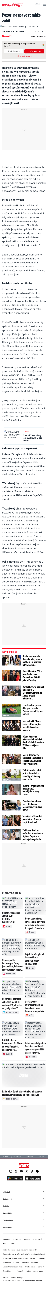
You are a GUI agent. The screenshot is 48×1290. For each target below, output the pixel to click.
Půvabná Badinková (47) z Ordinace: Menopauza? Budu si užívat (32, 805)
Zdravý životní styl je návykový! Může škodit (32, 438)
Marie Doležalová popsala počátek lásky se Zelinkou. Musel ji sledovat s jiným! (33, 759)
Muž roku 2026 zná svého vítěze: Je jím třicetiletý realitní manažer (32, 725)
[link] (10, 1172)
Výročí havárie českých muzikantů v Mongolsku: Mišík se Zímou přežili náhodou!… (33, 692)
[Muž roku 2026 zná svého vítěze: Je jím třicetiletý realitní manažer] (11, 725)
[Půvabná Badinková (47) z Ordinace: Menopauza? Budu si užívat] (11, 805)
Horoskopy (29, 1157)
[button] (44, 4)
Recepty (41, 1157)
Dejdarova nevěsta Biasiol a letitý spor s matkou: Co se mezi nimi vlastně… (32, 660)
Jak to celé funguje (24, 56)
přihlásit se (38, 4)
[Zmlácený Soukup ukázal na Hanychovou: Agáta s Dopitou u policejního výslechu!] (11, 834)
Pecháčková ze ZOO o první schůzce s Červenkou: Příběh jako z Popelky (32, 676)
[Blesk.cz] (24, 1165)
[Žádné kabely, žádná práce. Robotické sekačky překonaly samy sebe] (11, 774)
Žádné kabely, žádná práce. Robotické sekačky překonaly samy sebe (32, 774)
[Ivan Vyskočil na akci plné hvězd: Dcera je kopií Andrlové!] (11, 820)
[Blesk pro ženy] (12, 6)
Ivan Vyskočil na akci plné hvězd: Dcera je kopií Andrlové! (32, 819)
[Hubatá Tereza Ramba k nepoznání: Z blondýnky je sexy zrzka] (11, 789)
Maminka (6, 1157)
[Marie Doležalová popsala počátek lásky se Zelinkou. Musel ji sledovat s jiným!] (11, 759)
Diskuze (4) (7, 36)
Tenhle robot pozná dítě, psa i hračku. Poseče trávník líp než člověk (33, 709)
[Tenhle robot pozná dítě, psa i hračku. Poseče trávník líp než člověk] (11, 710)
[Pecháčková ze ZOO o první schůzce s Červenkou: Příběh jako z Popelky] (11, 675)
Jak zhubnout (17, 1157)
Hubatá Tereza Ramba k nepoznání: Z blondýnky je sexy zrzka (33, 790)
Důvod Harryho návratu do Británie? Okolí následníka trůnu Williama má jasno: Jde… (33, 742)
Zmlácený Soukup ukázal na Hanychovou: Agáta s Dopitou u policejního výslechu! (33, 835)
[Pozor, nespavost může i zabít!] (19, 26)
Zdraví (26, 431)
